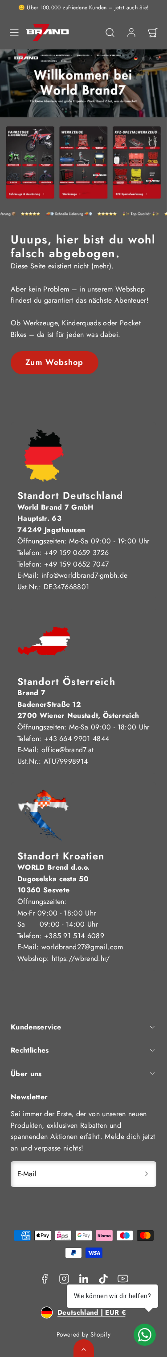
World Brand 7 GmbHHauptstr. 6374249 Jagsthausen (55, 518)
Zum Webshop (54, 362)
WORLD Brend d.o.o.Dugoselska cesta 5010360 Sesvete (53, 878)
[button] (14, 32)
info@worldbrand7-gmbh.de (84, 575)
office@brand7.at (67, 750)
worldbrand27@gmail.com (82, 947)
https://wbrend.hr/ (81, 958)
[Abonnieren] (146, 1174)
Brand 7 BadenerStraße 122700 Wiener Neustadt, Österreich (78, 704)
